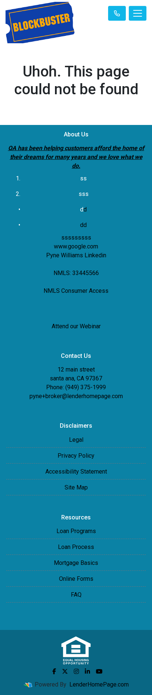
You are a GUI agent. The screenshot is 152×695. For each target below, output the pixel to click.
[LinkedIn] (87, 671)
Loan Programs (76, 531)
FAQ (76, 594)
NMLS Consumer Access (76, 290)
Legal (76, 439)
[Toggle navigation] (137, 13)
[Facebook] (54, 671)
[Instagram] (76, 671)
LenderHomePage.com (99, 684)
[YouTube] (99, 671)
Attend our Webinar (76, 326)
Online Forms (76, 578)
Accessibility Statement (76, 471)
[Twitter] (65, 671)
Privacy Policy (76, 455)
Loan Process (76, 546)
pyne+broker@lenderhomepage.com (76, 396)
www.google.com (76, 246)
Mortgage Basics (76, 562)
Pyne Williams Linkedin (76, 255)
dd (83, 224)
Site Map (76, 487)
